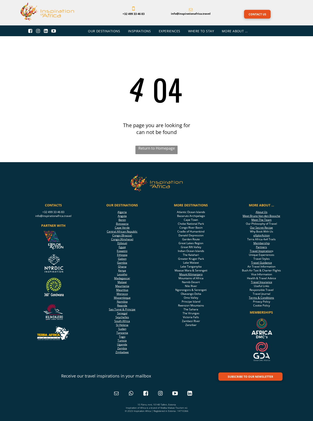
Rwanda (122, 305)
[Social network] (30, 31)
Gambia (122, 263)
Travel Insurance (261, 282)
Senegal (122, 313)
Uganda (122, 344)
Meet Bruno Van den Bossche (261, 216)
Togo (122, 337)
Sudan (122, 329)
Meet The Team (261, 220)
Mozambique (122, 298)
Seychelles (122, 317)
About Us (261, 212)
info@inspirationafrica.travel (53, 216)
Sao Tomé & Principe (122, 309)
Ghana (122, 266)
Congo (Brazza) (122, 235)
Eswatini (122, 251)
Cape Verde (122, 228)
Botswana (122, 224)
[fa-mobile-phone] (133, 10)
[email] (116, 394)
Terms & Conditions (261, 298)
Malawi (122, 282)
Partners (261, 247)
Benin (122, 220)
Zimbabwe (122, 352)
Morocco (122, 294)
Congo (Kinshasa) (122, 239)
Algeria (122, 212)
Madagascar (122, 278)
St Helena (122, 325)
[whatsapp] (131, 394)
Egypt (122, 247)
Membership (261, 243)
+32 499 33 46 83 (53, 212)
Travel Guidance (261, 263)
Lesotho (122, 274)
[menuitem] (105, 31)
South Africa (122, 321)
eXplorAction (261, 235)
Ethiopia (122, 255)
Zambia (122, 348)
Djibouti (122, 243)
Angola (122, 216)
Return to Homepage (156, 148)
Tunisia (122, 340)
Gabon (122, 259)
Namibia (122, 301)
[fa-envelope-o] (191, 10)
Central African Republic (122, 231)
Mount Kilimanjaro (191, 274)
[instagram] (160, 394)
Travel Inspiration (261, 251)
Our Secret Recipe (261, 228)
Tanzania (122, 333)
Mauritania (122, 286)
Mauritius (122, 290)
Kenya (122, 270)
